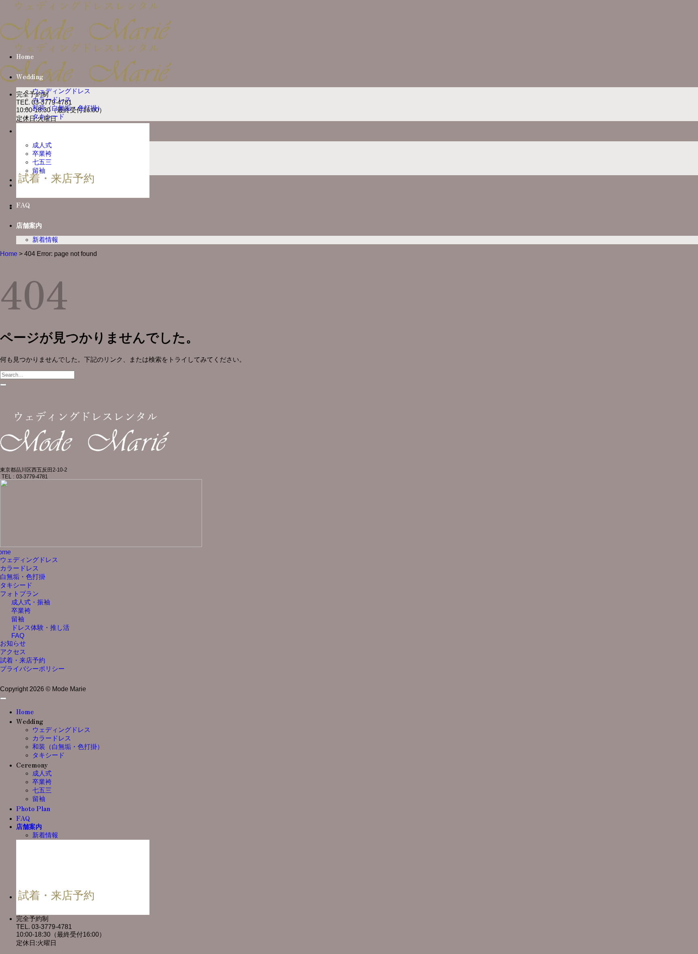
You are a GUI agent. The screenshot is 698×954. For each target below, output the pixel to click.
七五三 (42, 162)
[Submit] (3, 385)
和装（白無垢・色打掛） (67, 108)
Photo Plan (33, 185)
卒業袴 (42, 153)
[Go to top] (3, 698)
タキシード (48, 116)
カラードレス (51, 99)
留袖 (38, 170)
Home (25, 56)
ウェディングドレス (61, 91)
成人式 (42, 145)
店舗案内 (29, 225)
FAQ (23, 205)
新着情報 (45, 239)
